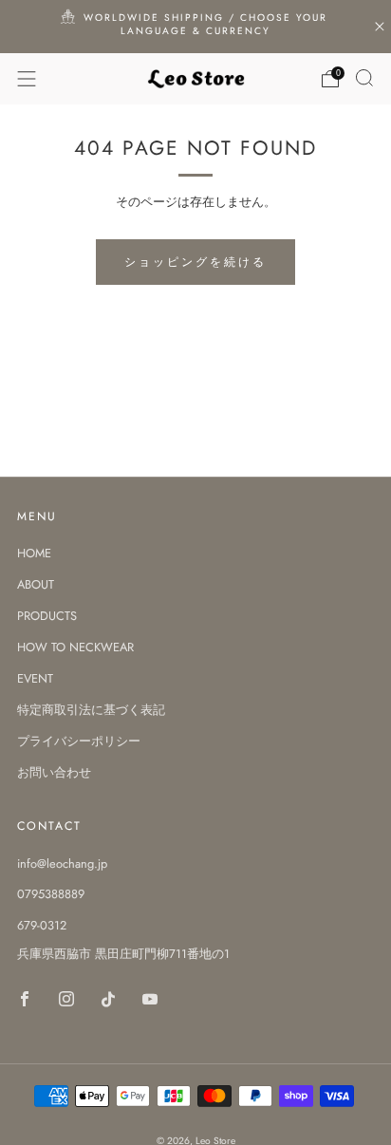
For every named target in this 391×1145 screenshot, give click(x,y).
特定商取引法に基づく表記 (91, 710)
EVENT (35, 678)
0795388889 (50, 894)
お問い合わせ (54, 772)
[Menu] (26, 78)
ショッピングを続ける (195, 262)
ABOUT (35, 584)
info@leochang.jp (62, 863)
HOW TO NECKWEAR (75, 647)
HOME (34, 553)
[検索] (364, 77)
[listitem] (196, 26)
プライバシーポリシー (78, 741)
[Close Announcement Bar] (379, 26)
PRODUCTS (47, 616)
